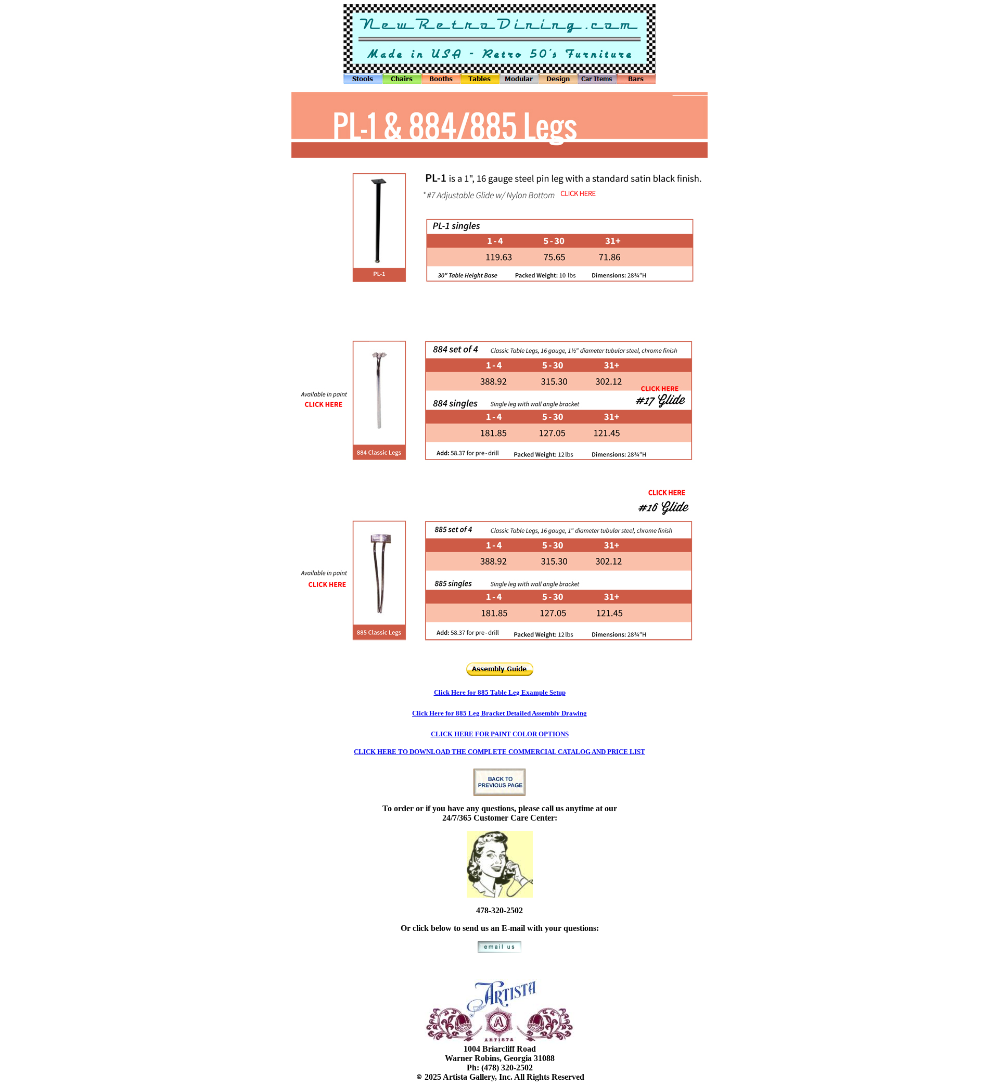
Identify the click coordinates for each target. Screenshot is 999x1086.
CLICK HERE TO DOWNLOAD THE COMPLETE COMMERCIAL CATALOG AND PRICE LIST (499, 752)
